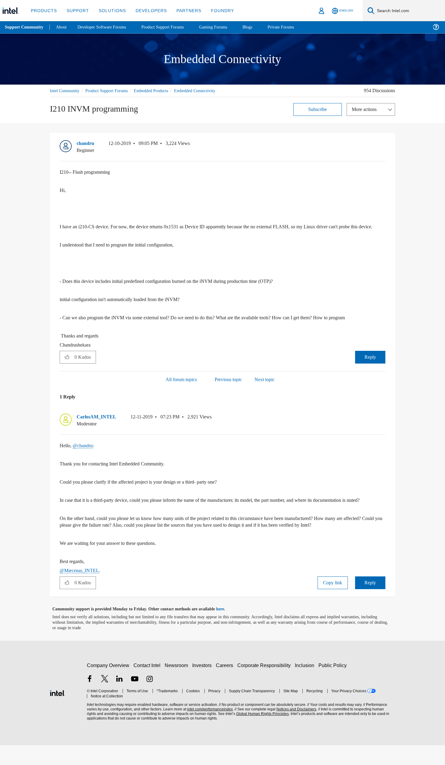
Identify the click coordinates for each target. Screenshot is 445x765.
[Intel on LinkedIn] (119, 699)
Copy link (333, 602)
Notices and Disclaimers (294, 729)
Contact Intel (148, 685)
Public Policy (333, 685)
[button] (383, 144)
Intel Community (65, 90)
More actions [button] (366, 109)
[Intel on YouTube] (135, 699)
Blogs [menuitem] (259, 27)
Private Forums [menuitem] (294, 27)
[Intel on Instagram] (149, 699)
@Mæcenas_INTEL (80, 590)
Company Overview (108, 685)
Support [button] (76, 10)
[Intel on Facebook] (89, 699)
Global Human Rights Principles (260, 733)
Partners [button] (182, 10)
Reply (370, 363)
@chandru (84, 451)
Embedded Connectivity (209, 90)
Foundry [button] (215, 10)
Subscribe (318, 109)
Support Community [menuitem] (24, 27)
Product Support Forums (111, 90)
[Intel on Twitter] (105, 699)
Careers (225, 685)
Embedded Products (160, 90)
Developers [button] (146, 10)
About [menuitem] (63, 27)
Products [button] (43, 10)
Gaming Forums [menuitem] (224, 27)
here (225, 629)
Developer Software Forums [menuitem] (106, 27)
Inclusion (305, 685)
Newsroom (177, 685)
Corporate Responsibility (265, 685)
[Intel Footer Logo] (57, 712)
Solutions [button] (109, 10)
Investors (203, 685)
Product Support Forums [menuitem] (171, 27)
